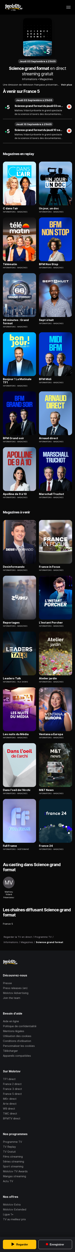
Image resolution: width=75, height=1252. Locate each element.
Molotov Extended (14, 1209)
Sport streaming (13, 1166)
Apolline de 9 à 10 (15, 494)
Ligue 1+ (8, 1214)
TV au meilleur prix (14, 1219)
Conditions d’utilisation (17, 1041)
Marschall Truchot (51, 494)
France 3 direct (12, 1089)
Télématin (10, 264)
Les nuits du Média (16, 734)
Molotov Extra (12, 1204)
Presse (7, 983)
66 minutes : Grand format (16, 321)
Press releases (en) (15, 988)
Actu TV (8, 1181)
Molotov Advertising (15, 993)
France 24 (46, 845)
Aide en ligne (11, 1021)
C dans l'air (10, 208)
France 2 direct (12, 1084)
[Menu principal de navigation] (68, 7)
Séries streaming (13, 1161)
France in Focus (49, 566)
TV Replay (9, 1146)
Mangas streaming (14, 1176)
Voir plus (66, 84)
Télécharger (10, 1050)
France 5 (8, 923)
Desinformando (14, 566)
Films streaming (13, 1156)
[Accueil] (13, 7)
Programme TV (12, 1141)
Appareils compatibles (17, 1055)
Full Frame (10, 845)
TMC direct (10, 1113)
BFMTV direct (11, 1118)
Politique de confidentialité (19, 1026)
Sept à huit (46, 320)
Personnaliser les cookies (19, 1046)
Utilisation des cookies (17, 1036)
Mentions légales (13, 1031)
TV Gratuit (9, 1151)
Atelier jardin (48, 678)
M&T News (46, 790)
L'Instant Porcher (51, 622)
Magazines (46, 79)
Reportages (11, 622)
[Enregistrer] (69, 107)
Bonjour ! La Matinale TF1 (17, 381)
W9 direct (9, 1108)
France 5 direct (12, 1094)
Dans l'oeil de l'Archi (16, 790)
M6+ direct (10, 1098)
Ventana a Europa (51, 734)
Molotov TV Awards (15, 1171)
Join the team (11, 998)
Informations (29, 79)
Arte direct (10, 1103)
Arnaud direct (48, 438)
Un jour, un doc (49, 208)
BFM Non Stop (48, 264)
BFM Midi (45, 379)
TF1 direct (9, 1079)
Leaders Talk (12, 678)
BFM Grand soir (13, 438)
